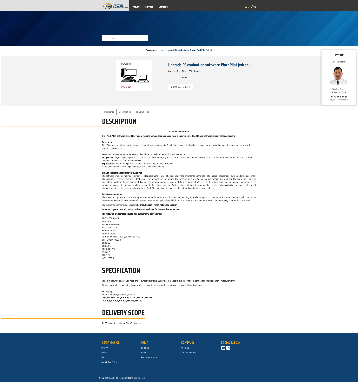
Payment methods (149, 357)
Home (161, 50)
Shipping (145, 347)
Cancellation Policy (109, 362)
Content (184, 77)
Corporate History (188, 352)
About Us (185, 347)
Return (144, 352)
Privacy (104, 352)
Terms (104, 357)
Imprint (104, 347)
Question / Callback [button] (180, 87)
